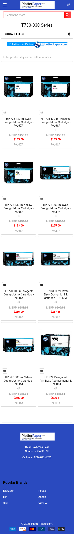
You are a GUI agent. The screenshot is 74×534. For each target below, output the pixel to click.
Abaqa (42, 497)
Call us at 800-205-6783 (37, 457)
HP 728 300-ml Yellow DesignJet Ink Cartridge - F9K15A (18, 381)
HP (5, 497)
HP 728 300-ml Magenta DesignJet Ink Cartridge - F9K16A (18, 294)
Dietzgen (8, 490)
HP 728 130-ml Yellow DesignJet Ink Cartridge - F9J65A (18, 208)
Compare (4, 112)
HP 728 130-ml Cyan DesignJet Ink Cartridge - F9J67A (18, 122)
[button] (69, 34)
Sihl (5, 503)
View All (43, 503)
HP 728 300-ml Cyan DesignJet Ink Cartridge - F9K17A (55, 208)
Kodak (42, 490)
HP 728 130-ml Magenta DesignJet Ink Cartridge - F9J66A (55, 122)
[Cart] (69, 5)
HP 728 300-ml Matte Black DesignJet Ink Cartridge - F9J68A (56, 294)
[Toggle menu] (4, 4)
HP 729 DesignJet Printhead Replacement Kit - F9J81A (56, 381)
